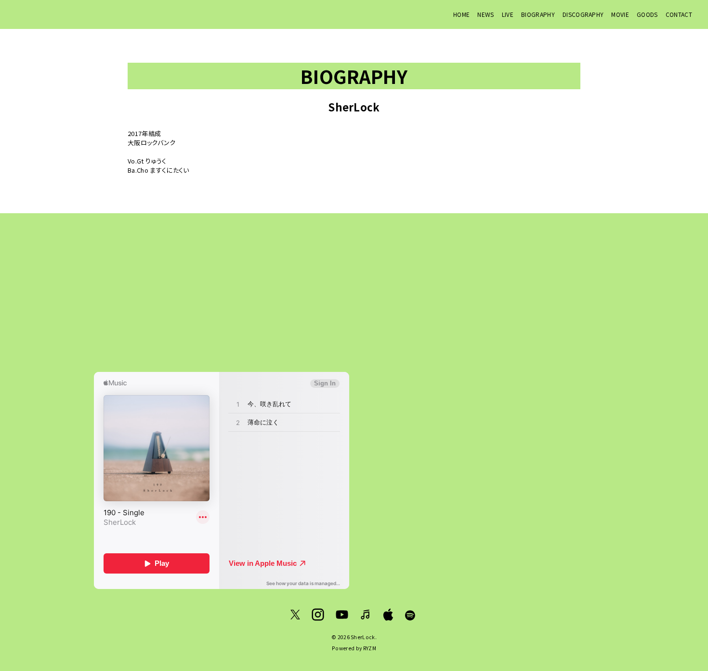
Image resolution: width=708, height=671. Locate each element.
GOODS (647, 14)
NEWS (485, 14)
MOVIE (620, 14)
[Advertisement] (354, 292)
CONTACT (679, 14)
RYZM (369, 648)
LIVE (507, 14)
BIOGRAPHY (538, 14)
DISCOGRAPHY (583, 14)
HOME (461, 14)
